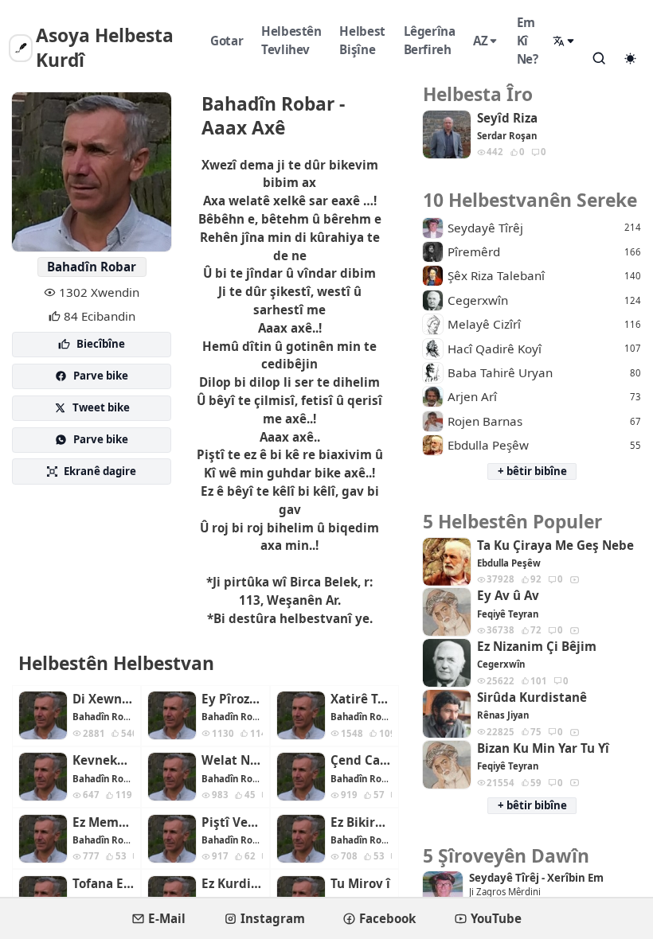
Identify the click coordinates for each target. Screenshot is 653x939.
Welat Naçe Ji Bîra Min (232, 760)
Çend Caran (361, 760)
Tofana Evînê (103, 883)
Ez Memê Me (103, 822)
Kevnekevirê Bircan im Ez (103, 760)
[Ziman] (564, 41)
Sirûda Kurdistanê (532, 697)
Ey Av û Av (508, 595)
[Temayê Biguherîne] (629, 58)
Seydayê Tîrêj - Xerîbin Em (536, 878)
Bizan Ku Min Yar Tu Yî (543, 748)
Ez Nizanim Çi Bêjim (536, 646)
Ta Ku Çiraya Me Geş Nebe (555, 545)
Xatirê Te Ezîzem (361, 699)
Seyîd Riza (507, 118)
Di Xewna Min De (103, 699)
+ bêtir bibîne (532, 471)
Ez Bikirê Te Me (361, 822)
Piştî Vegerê (232, 822)
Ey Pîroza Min (232, 699)
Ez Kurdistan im (232, 883)
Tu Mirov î (360, 883)
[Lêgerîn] (599, 58)
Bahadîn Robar (91, 267)
